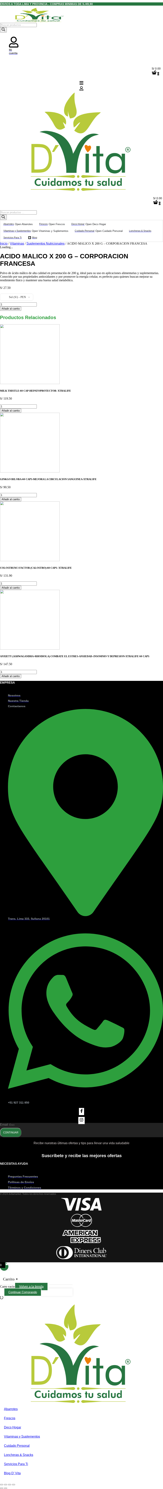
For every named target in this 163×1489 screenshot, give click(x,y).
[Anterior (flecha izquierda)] (1, 1488)
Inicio (4, 243)
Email (4, 1124)
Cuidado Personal (17, 1445)
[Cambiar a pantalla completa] (5, 1484)
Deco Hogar (12, 1427)
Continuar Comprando (22, 1292)
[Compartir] (9, 1484)
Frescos (9, 1418)
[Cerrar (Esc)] (13, 1484)
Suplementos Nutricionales (45, 243)
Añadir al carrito (11, 308)
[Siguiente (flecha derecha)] (5, 1488)
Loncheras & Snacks (18, 1455)
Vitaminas (17, 243)
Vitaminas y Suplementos (22, 1436)
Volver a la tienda (31, 1286)
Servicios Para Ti (16, 1464)
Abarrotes (11, 1409)
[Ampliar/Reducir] (1, 1484)
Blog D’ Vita (12, 1473)
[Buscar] (3, 29)
